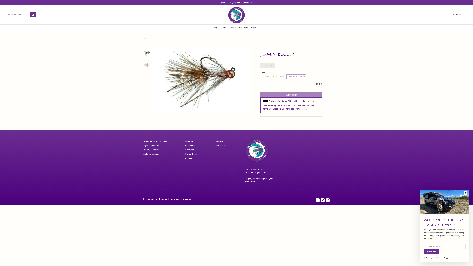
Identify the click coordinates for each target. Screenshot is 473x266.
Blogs (253, 28)
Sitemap (188, 158)
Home (145, 38)
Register (219, 141)
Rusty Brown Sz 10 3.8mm (273, 76)
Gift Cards (243, 28)
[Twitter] (323, 200)
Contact (233, 28)
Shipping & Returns (151, 150)
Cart (466, 15)
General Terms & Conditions (155, 141)
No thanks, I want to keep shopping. (437, 258)
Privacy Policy (191, 154)
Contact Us (190, 145)
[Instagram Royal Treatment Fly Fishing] (328, 200)
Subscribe (431, 251)
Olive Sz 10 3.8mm (296, 76)
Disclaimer (189, 150)
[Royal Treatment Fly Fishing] (260, 151)
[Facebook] (318, 200)
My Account (221, 145)
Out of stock (291, 95)
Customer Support (151, 154)
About (223, 28)
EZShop (188, 199)
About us (189, 141)
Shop (215, 28)
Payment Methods (151, 145)
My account (457, 15)
